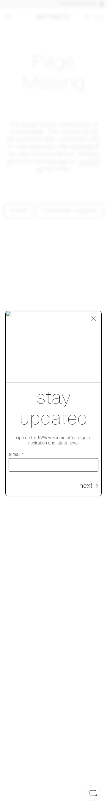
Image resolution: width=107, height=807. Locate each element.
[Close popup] (93, 318)
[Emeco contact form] (93, 793)
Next (85, 486)
